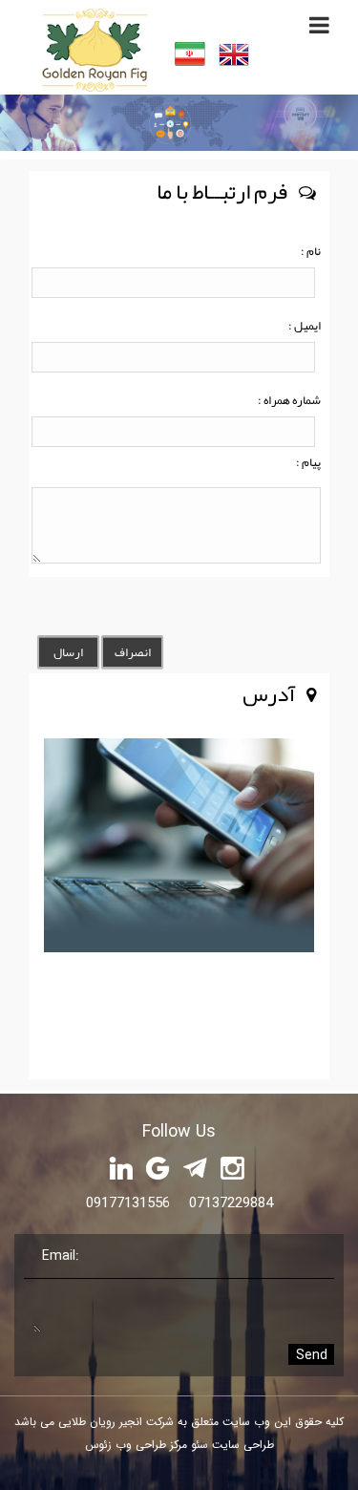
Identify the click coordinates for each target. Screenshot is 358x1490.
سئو (197, 1445)
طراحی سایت (241, 1445)
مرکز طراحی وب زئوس (136, 1445)
